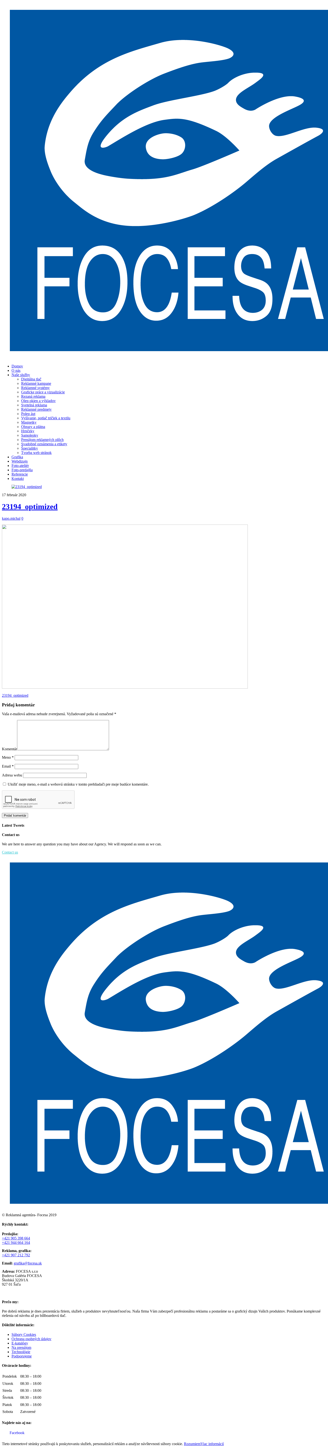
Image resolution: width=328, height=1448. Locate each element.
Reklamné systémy (35, 388)
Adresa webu (12, 775)
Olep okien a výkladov (38, 401)
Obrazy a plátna (33, 427)
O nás (16, 370)
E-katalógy (20, 1343)
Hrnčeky (27, 431)
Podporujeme (22, 1356)
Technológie (21, 1352)
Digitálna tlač (31, 379)
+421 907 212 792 (16, 1255)
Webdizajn (20, 461)
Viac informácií (212, 1444)
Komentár (9, 749)
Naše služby (21, 375)
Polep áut (28, 414)
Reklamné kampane (36, 383)
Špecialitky (29, 448)
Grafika (17, 457)
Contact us (10, 852)
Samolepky (29, 435)
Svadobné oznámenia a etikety (44, 444)
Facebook (16, 1433)
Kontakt (18, 479)
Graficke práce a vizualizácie (43, 392)
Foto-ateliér (20, 466)
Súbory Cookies (24, 1334)
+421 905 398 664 (16, 1238)
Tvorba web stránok (36, 453)
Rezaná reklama (33, 396)
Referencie (20, 474)
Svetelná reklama (34, 405)
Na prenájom (21, 1347)
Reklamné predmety (36, 409)
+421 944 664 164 (16, 1242)
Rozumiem (192, 1444)
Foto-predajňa (22, 470)
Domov (17, 366)
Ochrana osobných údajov (31, 1339)
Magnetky (28, 422)
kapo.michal (11, 518)
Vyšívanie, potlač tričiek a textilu (45, 418)
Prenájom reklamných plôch (42, 440)
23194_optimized (30, 506)
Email (8, 766)
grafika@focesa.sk (28, 1263)
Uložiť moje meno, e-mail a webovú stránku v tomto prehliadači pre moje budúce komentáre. (78, 784)
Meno (8, 757)
